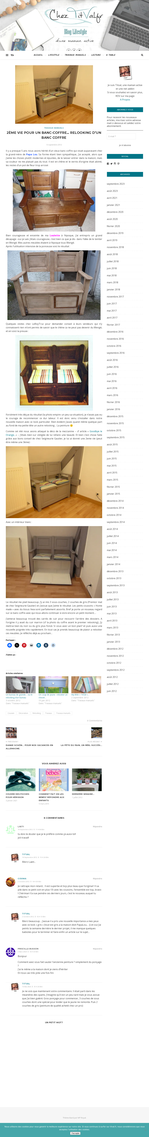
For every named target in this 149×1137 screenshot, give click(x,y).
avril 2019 (112, 240)
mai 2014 (112, 550)
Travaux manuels (75, 55)
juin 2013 (112, 606)
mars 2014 (112, 557)
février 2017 (113, 324)
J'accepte (75, 1133)
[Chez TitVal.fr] (74, 23)
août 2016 (112, 360)
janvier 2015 (113, 493)
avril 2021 (112, 197)
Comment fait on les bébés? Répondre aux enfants (51, 797)
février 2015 (113, 486)
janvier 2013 (113, 641)
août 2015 (112, 444)
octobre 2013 (114, 578)
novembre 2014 (115, 507)
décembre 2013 (115, 571)
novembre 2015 (115, 423)
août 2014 (112, 529)
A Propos (125, 99)
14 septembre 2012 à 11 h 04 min (31, 829)
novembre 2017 (115, 296)
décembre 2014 (115, 500)
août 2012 (112, 677)
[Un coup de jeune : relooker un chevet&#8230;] (53, 684)
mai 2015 (112, 465)
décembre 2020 (115, 212)
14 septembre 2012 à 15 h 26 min (35, 857)
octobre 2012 (114, 662)
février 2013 (113, 634)
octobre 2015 (114, 430)
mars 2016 (112, 395)
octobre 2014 (114, 515)
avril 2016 (112, 388)
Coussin (11, 713)
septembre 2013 (116, 585)
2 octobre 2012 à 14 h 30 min (29, 881)
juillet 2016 (113, 367)
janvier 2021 (113, 205)
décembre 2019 (115, 233)
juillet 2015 (113, 451)
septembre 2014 (116, 522)
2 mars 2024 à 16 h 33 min (28, 952)
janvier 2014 (113, 564)
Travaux (48, 713)
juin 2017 (112, 303)
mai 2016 (112, 381)
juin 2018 (112, 268)
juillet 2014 (113, 536)
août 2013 (112, 592)
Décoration (23, 713)
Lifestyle (53, 55)
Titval (26, 854)
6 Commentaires (94, 720)
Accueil (38, 55)
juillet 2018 (113, 261)
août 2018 (112, 254)
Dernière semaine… (83, 794)
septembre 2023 (116, 183)
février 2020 (113, 226)
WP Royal (82, 1117)
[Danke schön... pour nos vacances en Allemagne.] (11, 732)
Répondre (97, 826)
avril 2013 (112, 620)
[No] (145, 1130)
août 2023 (112, 191)
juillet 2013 (113, 599)
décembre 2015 (115, 416)
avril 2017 (112, 317)
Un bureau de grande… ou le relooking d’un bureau (19, 696)
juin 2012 (112, 691)
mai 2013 (112, 613)
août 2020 (112, 219)
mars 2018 (112, 282)
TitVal (26, 983)
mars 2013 (112, 627)
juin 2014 (112, 543)
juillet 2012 (113, 684)
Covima (22, 878)
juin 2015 (112, 458)
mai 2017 (112, 310)
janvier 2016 (113, 409)
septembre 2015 (116, 437)
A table (110, 55)
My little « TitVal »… (80, 694)
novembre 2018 (115, 247)
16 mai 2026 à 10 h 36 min (32, 987)
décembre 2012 (115, 648)
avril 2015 (112, 472)
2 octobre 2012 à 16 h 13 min (34, 916)
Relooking (37, 713)
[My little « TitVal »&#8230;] (86, 684)
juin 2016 (112, 374)
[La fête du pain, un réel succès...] (96, 732)
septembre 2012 (116, 670)
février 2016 (113, 402)
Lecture (96, 55)
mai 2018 (112, 275)
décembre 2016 (115, 331)
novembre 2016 (115, 338)
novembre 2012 (115, 655)
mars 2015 (112, 479)
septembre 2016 (116, 352)
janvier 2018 (113, 289)
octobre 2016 (114, 345)
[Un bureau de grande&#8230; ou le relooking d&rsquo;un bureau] (21, 684)
